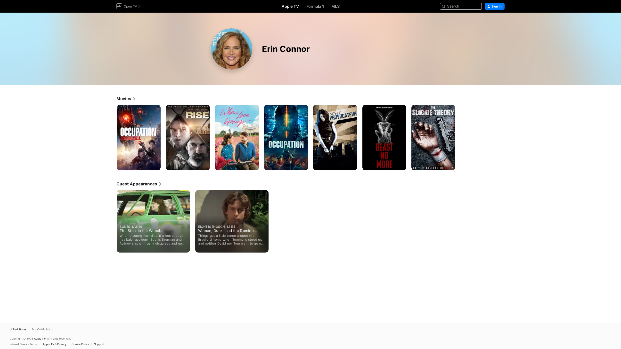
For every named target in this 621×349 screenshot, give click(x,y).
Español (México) (42, 329)
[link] (126, 98)
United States (18, 329)
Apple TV (290, 6)
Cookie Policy (80, 344)
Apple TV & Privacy (54, 344)
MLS (335, 6)
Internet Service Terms (24, 344)
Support (99, 344)
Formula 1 (315, 6)
